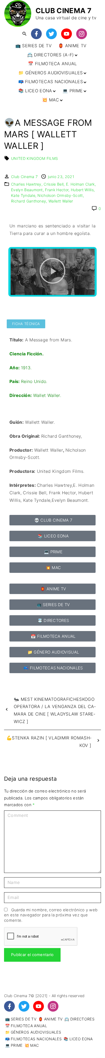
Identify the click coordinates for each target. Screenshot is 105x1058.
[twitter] (51, 34)
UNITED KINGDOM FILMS (34, 158)
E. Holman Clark (80, 184)
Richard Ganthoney (28, 201)
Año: (14, 367)
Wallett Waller (60, 201)
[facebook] (36, 34)
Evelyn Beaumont (27, 189)
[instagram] (81, 34)
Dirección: (21, 395)
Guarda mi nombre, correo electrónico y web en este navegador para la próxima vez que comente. (50, 915)
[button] (52, 271)
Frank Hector (56, 189)
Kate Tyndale (23, 195)
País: (15, 381)
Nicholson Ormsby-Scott (60, 195)
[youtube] (66, 34)
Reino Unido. (34, 381)
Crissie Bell (54, 184)
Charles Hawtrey (26, 184)
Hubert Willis (82, 189)
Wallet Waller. (47, 395)
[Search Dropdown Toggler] (24, 34)
